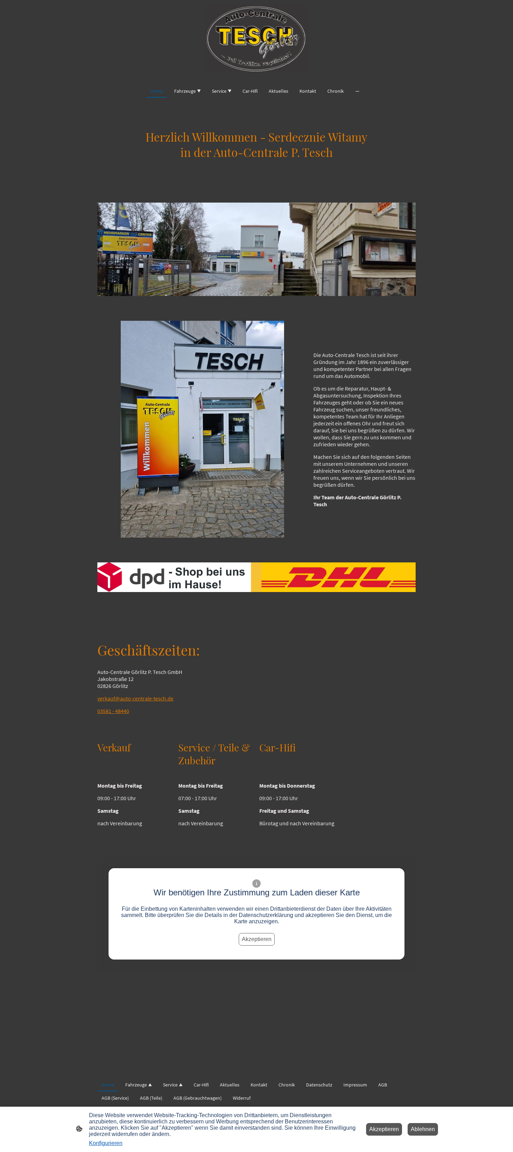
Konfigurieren (105, 1143)
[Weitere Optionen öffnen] (357, 91)
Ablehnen (423, 1129)
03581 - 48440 (113, 710)
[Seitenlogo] (256, 39)
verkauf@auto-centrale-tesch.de (135, 698)
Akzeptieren (257, 939)
